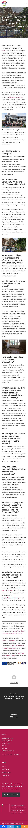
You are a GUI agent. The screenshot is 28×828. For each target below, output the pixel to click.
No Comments (14, 33)
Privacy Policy (6, 772)
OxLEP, (4, 51)
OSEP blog (5, 769)
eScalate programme (8, 641)
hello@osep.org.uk (8, 751)
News (14, 12)
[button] (25, 3)
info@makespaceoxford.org (10, 598)
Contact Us (5, 776)
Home (4, 766)
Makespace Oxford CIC (15, 97)
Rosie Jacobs (9, 30)
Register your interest (11, 795)
